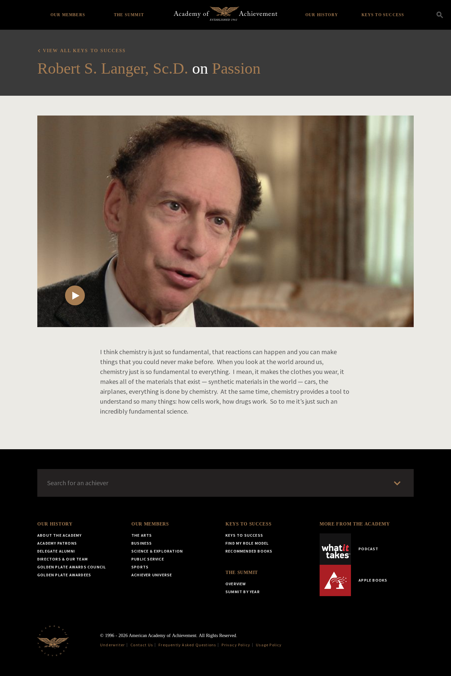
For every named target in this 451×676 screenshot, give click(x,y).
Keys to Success (383, 15)
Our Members (68, 15)
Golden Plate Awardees (64, 574)
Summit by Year (243, 591)
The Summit (129, 15)
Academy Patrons (57, 543)
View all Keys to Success (84, 50)
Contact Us (141, 644)
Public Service (147, 559)
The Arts (141, 535)
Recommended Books (249, 551)
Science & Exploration (157, 551)
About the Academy (59, 535)
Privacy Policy (236, 644)
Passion (236, 68)
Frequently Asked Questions (187, 644)
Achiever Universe (151, 574)
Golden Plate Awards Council (71, 566)
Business (141, 543)
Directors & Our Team (62, 559)
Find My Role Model (247, 543)
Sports (140, 566)
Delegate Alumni (56, 551)
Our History (321, 15)
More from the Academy (355, 524)
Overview (236, 583)
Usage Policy (269, 644)
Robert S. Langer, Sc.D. (112, 68)
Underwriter (112, 644)
